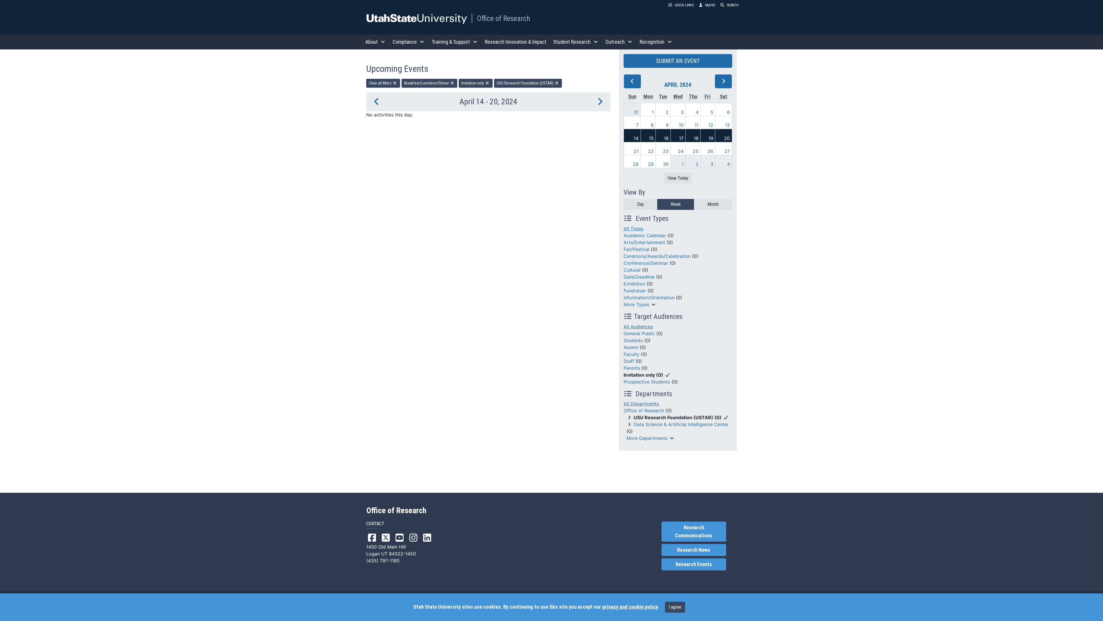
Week (676, 204)
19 (710, 138)
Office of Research (503, 18)
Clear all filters (380, 83)
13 (727, 125)
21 (636, 151)
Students (633, 340)
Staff (629, 361)
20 (727, 138)
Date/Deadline (639, 277)
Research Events (694, 564)
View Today (678, 178)
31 (636, 112)
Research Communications (693, 531)
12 (710, 125)
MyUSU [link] (710, 5)
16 (666, 138)
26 (710, 151)
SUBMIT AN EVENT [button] (678, 60)
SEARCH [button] (733, 5)
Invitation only (473, 83)
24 (681, 151)
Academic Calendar (645, 235)
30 (666, 164)
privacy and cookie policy (629, 607)
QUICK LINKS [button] (684, 5)
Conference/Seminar (646, 263)
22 (651, 151)
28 (636, 164)
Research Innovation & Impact (515, 42)
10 (681, 125)
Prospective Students (647, 382)
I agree (675, 607)
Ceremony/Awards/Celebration (657, 256)
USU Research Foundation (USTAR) (525, 83)
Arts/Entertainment (644, 242)
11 (697, 125)
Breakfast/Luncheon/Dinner (427, 83)
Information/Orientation (649, 297)
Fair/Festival (636, 249)
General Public (639, 333)
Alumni (631, 347)
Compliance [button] (405, 42)
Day (640, 204)
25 (696, 151)
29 (651, 164)
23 (666, 151)
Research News (693, 550)
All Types (633, 228)
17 (681, 138)
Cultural (632, 270)
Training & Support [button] (451, 42)
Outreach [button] (615, 42)
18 (696, 138)
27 (727, 151)
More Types (636, 304)
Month (713, 204)
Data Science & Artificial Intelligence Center (681, 424)
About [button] (371, 42)
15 (651, 138)
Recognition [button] (652, 42)
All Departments (641, 404)
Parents (632, 368)
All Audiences (638, 326)
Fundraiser (635, 291)
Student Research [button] (572, 42)
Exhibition (634, 284)
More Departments (647, 438)
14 (636, 138)
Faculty (631, 354)
